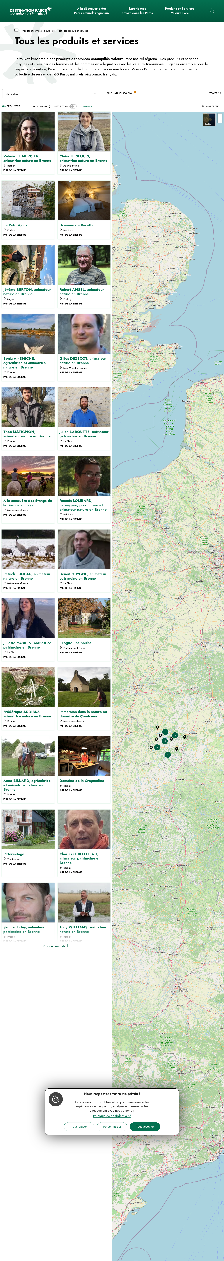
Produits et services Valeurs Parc (38, 31)
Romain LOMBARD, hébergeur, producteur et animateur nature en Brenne (83, 505)
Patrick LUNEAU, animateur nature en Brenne (26, 576)
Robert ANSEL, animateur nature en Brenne (81, 292)
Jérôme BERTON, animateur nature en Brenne (27, 292)
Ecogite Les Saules (75, 642)
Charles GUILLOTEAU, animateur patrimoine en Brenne (79, 858)
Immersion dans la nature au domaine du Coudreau (83, 714)
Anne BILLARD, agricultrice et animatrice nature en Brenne (27, 785)
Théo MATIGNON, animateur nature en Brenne (27, 434)
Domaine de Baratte (76, 225)
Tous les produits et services (73, 31)
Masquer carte (213, 106)
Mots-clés (12, 94)
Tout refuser (79, 1126)
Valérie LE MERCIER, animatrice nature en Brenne (27, 158)
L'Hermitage (13, 854)
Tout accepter (145, 1126)
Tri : (40, 106)
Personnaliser (112, 1126)
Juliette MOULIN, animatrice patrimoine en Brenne (27, 645)
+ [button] (220, 116)
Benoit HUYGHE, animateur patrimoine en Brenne (82, 576)
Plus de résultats (54, 946)
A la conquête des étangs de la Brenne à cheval (27, 503)
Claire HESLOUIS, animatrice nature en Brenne (83, 158)
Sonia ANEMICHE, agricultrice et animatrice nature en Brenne (24, 363)
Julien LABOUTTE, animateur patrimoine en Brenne (84, 434)
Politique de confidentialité (112, 1116)
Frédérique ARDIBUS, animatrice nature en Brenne (27, 714)
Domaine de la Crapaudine (81, 780)
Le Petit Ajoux (15, 225)
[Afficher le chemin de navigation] (16, 30)
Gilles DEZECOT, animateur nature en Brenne (82, 360)
